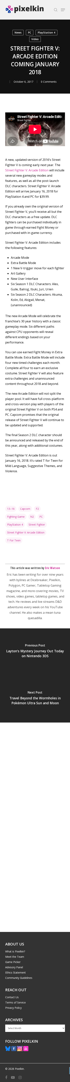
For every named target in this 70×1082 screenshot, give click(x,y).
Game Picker (13, 962)
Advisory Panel (14, 967)
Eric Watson (52, 568)
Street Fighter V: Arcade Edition (27, 170)
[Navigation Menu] (63, 10)
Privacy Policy (13, 1008)
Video (35, 39)
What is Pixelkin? (15, 951)
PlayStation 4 (46, 32)
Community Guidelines (18, 978)
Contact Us (12, 997)
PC (29, 32)
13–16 (11, 508)
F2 (37, 508)
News (18, 32)
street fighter (37, 524)
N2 (32, 516)
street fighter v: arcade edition (25, 532)
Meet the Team (14, 956)
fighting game (16, 516)
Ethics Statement (15, 972)
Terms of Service (15, 1002)
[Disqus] (35, 775)
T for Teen (14, 540)
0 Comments (49, 81)
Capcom (25, 508)
